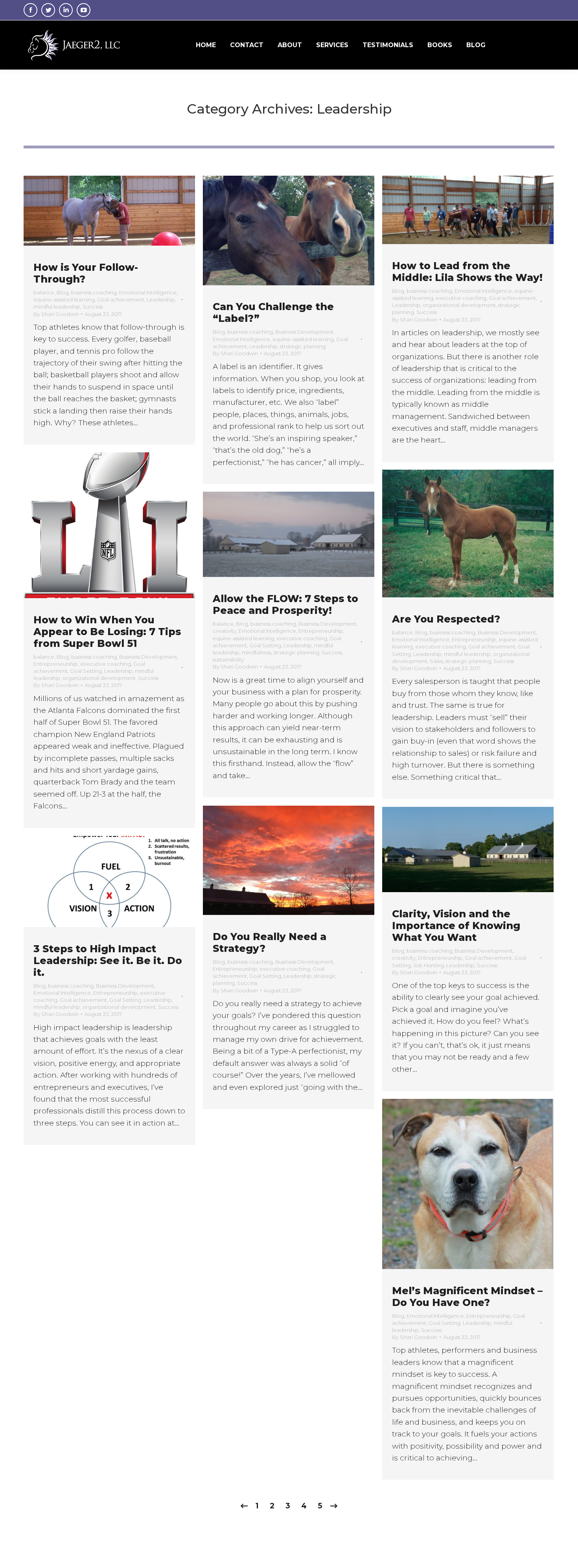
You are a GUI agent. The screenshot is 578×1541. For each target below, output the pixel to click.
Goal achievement (120, 299)
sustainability (228, 659)
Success (93, 306)
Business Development (304, 332)
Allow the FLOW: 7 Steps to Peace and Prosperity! (285, 604)
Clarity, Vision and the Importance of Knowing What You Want (456, 925)
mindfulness (256, 652)
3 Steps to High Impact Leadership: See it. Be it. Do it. (107, 960)
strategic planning (303, 346)
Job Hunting (428, 965)
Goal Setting (86, 671)
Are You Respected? (446, 619)
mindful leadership (56, 306)
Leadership (161, 299)
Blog (63, 292)
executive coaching (461, 298)
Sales (436, 661)
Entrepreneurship (55, 664)
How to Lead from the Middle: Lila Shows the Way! (467, 271)
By (56, 314)
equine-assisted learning (64, 299)
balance (43, 292)
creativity (224, 631)
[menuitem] (205, 45)
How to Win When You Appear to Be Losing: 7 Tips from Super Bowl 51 (107, 631)
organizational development (459, 305)
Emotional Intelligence (148, 292)
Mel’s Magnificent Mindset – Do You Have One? (467, 1296)
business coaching (94, 292)
